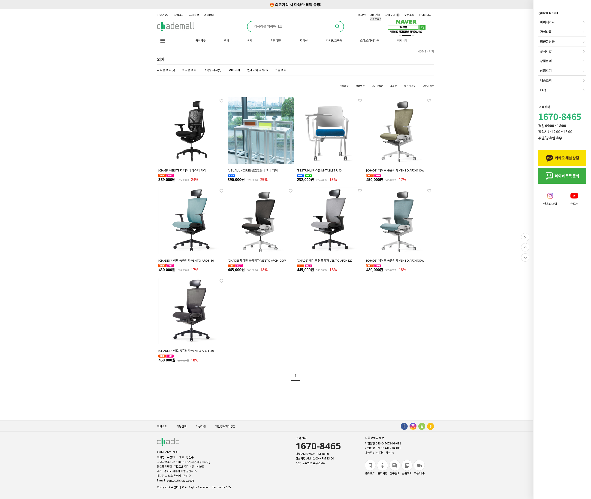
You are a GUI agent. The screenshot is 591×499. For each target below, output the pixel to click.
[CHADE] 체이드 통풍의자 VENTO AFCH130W (395, 260)
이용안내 (181, 426)
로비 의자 (234, 70)
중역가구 (201, 41)
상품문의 (546, 61)
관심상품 (546, 32)
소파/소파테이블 (369, 41)
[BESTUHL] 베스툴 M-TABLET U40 (319, 170)
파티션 (304, 41)
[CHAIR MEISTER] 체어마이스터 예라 (182, 170)
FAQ (543, 90)
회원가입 (375, 16)
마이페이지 (425, 15)
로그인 (362, 15)
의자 (249, 41)
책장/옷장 (276, 41)
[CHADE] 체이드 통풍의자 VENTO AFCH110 (186, 260)
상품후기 (179, 15)
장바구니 (391, 15)
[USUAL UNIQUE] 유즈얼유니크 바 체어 (253, 170)
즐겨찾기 (370, 473)
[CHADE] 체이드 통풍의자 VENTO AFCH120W (257, 260)
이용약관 (201, 426)
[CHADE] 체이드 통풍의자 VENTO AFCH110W (395, 170)
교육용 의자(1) (212, 70)
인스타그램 (550, 204)
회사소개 (162, 426)
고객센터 (209, 15)
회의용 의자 (189, 70)
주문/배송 (419, 473)
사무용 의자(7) (166, 70)
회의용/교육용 (334, 41)
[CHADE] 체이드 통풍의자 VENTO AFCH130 (186, 351)
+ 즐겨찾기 (163, 15)
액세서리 (402, 41)
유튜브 (574, 204)
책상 (226, 41)
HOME (422, 51)
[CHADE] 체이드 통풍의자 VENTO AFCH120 (324, 260)
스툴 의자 (280, 70)
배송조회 (546, 80)
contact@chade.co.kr (180, 481)
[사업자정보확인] (200, 462)
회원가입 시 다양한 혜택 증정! (297, 4)
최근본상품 (547, 41)
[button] (400, 35)
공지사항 (194, 15)
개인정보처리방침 (225, 426)
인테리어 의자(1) (257, 70)
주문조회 (409, 15)
